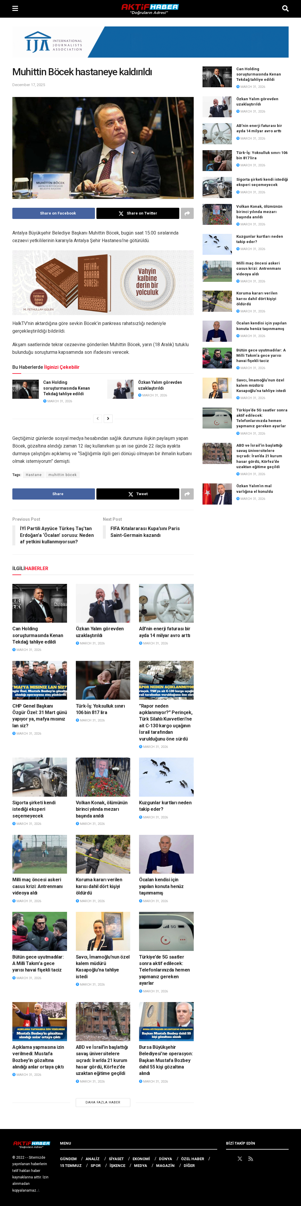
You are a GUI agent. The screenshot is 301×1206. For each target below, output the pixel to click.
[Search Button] (285, 9)
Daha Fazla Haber (103, 1102)
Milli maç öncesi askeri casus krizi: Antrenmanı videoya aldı (37, 886)
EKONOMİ (141, 1159)
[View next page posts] (108, 419)
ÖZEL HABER (192, 1159)
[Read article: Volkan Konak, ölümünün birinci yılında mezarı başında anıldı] (103, 777)
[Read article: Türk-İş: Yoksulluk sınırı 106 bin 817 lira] (103, 680)
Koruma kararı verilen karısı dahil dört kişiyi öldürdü (99, 886)
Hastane (34, 475)
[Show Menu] (15, 9)
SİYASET (116, 1159)
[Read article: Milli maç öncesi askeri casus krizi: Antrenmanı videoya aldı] (39, 854)
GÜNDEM (68, 1159)
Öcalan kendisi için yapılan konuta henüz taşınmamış (161, 886)
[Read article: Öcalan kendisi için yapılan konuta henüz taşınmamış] (166, 854)
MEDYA (140, 1165)
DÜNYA (165, 1159)
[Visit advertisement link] (150, 46)
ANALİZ (93, 1159)
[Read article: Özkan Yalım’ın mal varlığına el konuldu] (217, 494)
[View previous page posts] (97, 419)
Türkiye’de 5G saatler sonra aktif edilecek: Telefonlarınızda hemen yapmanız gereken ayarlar (164, 970)
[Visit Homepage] (150, 9)
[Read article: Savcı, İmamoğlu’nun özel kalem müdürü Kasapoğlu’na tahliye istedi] (103, 931)
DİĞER (189, 1165)
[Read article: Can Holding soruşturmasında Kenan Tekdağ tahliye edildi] (25, 389)
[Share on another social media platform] (187, 213)
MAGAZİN (165, 1165)
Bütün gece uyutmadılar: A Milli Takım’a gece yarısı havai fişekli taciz (38, 963)
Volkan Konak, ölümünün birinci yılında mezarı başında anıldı (102, 809)
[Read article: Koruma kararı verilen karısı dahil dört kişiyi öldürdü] (103, 854)
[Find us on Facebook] (228, 1159)
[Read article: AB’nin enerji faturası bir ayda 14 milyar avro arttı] (166, 603)
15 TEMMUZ (71, 1165)
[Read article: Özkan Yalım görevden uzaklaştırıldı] (120, 389)
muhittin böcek (63, 475)
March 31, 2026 (59, 401)
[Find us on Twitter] (240, 1159)
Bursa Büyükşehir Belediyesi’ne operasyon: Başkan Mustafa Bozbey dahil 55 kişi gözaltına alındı (166, 1060)
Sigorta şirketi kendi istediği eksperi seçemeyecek (33, 809)
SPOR (96, 1165)
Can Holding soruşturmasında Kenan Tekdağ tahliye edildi (66, 388)
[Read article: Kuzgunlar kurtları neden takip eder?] (166, 777)
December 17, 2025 (28, 85)
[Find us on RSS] (250, 1159)
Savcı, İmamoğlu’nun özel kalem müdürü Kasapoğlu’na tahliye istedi (261, 385)
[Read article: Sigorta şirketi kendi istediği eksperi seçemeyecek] (39, 777)
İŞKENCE (117, 1165)
